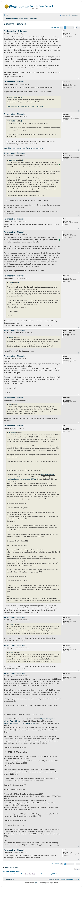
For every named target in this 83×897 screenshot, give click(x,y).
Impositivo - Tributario (14, 24)
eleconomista (13, 160)
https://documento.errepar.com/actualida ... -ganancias (25, 106)
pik (10, 404)
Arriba (78, 78)
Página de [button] (61, 28)
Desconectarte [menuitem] (75, 15)
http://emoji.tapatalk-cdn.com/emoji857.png (21, 479)
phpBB (36, 882)
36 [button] (77, 27)
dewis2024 (12, 97)
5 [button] (73, 27)
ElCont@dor (12, 432)
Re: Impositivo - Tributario (15, 31)
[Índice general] (16, 6)
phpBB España (49, 884)
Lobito (11, 282)
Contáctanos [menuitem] (54, 879)
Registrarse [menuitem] (65, 15)
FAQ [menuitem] (7, 15)
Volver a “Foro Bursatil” (11, 867)
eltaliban (11, 337)
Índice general (10, 879)
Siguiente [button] (79, 28)
